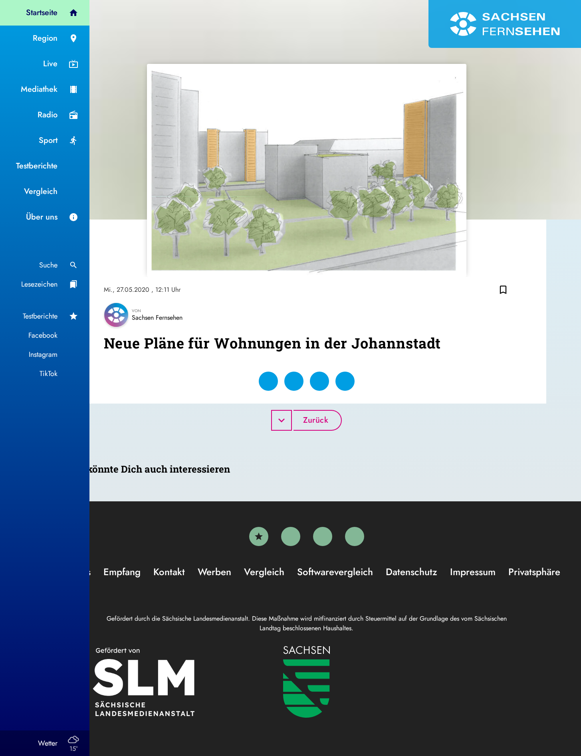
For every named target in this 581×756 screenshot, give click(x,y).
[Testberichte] (258, 536)
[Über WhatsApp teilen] (319, 381)
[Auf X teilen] (293, 381)
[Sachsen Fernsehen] (504, 24)
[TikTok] (354, 536)
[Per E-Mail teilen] (345, 381)
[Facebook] (290, 536)
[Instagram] (322, 536)
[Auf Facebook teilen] (268, 381)
